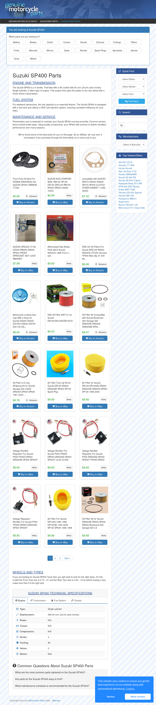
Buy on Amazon (27, 202)
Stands (134, 50)
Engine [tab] (21, 600)
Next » (68, 558)
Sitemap (56, 700)
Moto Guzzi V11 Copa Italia (132, 207)
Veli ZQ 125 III (125, 162)
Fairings (117, 42)
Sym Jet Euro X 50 (127, 171)
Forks (16, 50)
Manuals (33, 50)
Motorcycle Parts (36, 700)
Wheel (33, 58)
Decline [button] (111, 696)
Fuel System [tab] (59, 600)
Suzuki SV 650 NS (127, 177)
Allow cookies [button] (137, 696)
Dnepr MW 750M (127, 189)
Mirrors (50, 50)
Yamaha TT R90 (126, 165)
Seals (66, 50)
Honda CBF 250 (126, 195)
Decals (83, 42)
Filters (134, 42)
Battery (16, 42)
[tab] (60, 672)
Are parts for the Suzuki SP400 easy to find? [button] (39, 679)
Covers (66, 42)
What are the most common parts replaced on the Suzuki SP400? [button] (50, 672)
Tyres (16, 58)
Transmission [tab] (39, 600)
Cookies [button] (130, 689)
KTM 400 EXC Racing (129, 186)
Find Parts (133, 101)
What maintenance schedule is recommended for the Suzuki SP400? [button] (52, 686)
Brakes (33, 42)
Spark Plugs (100, 50)
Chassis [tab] (77, 600)
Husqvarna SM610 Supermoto (127, 200)
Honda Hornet (125, 168)
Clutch (50, 42)
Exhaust (100, 42)
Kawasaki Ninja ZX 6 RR (130, 183)
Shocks (83, 50)
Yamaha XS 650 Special (130, 192)
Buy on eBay (61, 202)
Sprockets (117, 50)
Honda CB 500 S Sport (129, 180)
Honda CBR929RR (128, 174)
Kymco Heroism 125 (128, 204)
